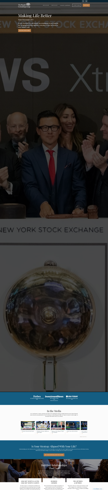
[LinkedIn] (86, 1)
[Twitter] (83, 1)
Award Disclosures (54, 400)
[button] (45, 5)
